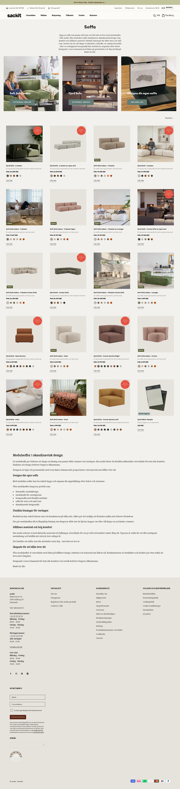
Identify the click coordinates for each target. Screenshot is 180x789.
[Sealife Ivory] (20, 176)
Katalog (99, 626)
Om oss (140, 8)
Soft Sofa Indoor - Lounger (148, 293)
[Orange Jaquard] (111, 176)
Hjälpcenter (101, 598)
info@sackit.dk (16, 647)
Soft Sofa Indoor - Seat (59, 356)
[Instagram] (16, 673)
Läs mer (9, 180)
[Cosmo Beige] (11, 176)
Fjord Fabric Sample (145, 419)
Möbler (44, 15)
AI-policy (147, 614)
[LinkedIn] (27, 673)
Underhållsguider (104, 622)
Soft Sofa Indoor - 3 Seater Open (62, 229)
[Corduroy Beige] (105, 176)
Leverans (100, 610)
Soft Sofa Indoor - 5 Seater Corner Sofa (109, 293)
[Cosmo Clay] (11, 366)
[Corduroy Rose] (108, 176)
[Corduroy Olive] (102, 176)
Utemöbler (31, 15)
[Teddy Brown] (95, 176)
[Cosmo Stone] (14, 366)
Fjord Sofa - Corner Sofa (59, 293)
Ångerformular (102, 606)
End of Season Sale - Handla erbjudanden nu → (90, 2)
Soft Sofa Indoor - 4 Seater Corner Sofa (21, 293)
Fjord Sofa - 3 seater (145, 166)
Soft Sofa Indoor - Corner (147, 356)
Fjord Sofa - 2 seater (14, 166)
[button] (166, 8)
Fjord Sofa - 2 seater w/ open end (63, 166)
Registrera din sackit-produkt (63, 602)
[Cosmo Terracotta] (14, 176)
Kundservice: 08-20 (152, 8)
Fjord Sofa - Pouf (12, 419)
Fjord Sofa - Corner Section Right (107, 356)
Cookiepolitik (148, 602)
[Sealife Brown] (17, 176)
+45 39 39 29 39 (16, 616)
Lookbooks (100, 634)
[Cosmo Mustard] (8, 366)
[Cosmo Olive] (8, 176)
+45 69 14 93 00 (16, 636)
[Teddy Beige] (98, 176)
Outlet (81, 15)
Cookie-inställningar (152, 606)
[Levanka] (52, 430)
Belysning (56, 15)
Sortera (168, 118)
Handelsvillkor (149, 594)
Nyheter (93, 15)
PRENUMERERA (18, 717)
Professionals (129, 8)
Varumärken (148, 610)
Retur (98, 602)
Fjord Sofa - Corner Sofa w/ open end (152, 229)
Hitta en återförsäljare (105, 614)
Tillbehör (69, 15)
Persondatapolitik (150, 598)
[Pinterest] (22, 673)
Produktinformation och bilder (109, 630)
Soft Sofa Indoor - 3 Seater (16, 229)
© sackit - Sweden (16, 781)
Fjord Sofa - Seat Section (16, 356)
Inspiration (118, 8)
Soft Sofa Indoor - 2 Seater (104, 166)
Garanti (99, 638)
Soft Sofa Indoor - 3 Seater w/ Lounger (109, 229)
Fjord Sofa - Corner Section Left (106, 419)
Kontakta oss (101, 594)
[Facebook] (11, 673)
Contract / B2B (57, 606)
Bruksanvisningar (104, 618)
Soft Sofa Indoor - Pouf (59, 419)
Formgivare (55, 598)
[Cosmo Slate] (17, 366)
